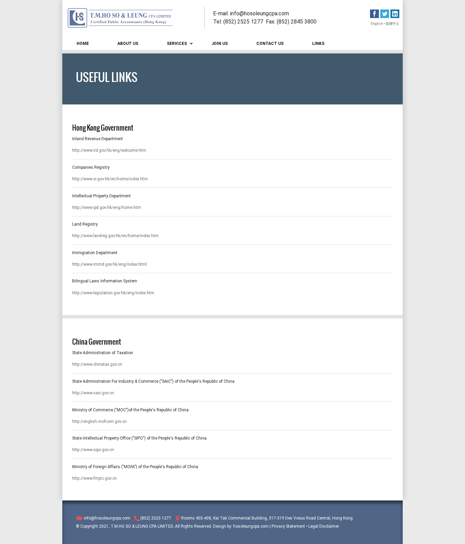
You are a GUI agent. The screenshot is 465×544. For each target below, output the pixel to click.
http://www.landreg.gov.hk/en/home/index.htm (115, 235)
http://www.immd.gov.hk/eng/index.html (109, 264)
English (377, 24)
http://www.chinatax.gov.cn (97, 364)
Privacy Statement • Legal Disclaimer (305, 526)
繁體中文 (392, 24)
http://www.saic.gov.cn (93, 393)
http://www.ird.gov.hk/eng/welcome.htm (109, 150)
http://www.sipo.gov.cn (93, 449)
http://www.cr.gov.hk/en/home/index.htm (110, 179)
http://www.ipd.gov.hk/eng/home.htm (106, 207)
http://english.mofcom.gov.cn (99, 421)
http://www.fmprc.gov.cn (94, 478)
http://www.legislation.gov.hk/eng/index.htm (113, 293)
